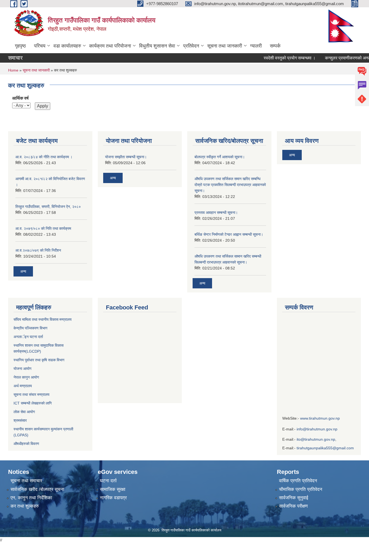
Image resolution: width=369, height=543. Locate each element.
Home (13, 70)
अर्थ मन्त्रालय (23, 386)
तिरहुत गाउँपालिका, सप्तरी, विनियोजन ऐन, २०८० (48, 206)
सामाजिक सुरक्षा (112, 489)
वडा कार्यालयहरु (67, 46)
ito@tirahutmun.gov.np (316, 439)
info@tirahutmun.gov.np (317, 429)
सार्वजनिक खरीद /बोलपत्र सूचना (37, 489)
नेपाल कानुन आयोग (26, 377)
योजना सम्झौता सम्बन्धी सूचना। (126, 157)
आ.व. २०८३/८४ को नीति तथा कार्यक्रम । (43, 157)
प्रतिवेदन (191, 46)
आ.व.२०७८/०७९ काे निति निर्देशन (38, 250)
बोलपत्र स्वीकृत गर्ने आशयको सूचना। (219, 157)
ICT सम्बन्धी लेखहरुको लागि (33, 403)
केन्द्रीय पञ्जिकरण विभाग (30, 328)
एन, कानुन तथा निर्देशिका (31, 497)
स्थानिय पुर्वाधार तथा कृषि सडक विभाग (39, 360)
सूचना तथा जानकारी (224, 46)
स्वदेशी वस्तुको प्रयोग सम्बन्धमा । (283, 58)
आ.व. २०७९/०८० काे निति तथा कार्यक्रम (43, 228)
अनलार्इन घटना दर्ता (28, 337)
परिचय (39, 46)
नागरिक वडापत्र (113, 497)
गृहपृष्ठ (20, 46)
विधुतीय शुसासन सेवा (157, 46)
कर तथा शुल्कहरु (25, 506)
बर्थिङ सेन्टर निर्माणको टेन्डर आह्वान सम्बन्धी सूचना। (228, 234)
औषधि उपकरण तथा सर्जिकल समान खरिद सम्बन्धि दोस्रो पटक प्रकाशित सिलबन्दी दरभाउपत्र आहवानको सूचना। (230, 185)
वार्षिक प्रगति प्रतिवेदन (298, 480)
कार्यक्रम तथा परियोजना (110, 46)
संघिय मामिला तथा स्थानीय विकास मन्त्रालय (43, 319)
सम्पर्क (275, 46)
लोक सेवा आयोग (25, 412)
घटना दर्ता (108, 480)
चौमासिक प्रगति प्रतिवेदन (300, 489)
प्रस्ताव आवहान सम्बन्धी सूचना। (216, 212)
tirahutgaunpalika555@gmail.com (325, 448)
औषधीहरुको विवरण (26, 443)
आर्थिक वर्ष (20, 98)
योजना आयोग (22, 368)
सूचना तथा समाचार (26, 480)
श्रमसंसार (20, 420)
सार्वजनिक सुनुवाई (293, 497)
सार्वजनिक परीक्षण (293, 506)
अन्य (23, 271)
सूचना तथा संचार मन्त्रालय (31, 394)
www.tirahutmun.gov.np (320, 418)
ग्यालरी (256, 46)
